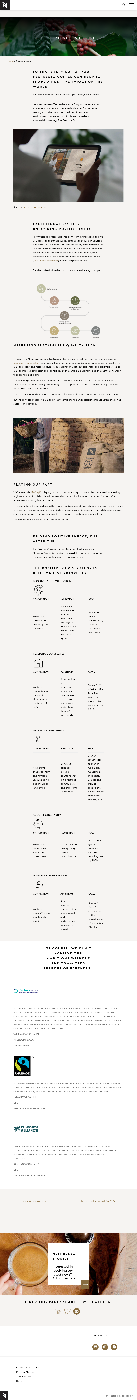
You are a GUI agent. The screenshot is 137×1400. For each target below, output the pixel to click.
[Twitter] (67, 1311)
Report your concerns (29, 1367)
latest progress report (35, 207)
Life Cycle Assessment (46, 260)
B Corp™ (37, 492)
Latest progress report (34, 1201)
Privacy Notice (25, 1372)
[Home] (5, 5)
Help (19, 1381)
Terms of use (24, 1376)
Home (10, 61)
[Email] (76, 1311)
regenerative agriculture (26, 363)
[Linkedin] (58, 1311)
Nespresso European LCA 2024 (98, 1201)
